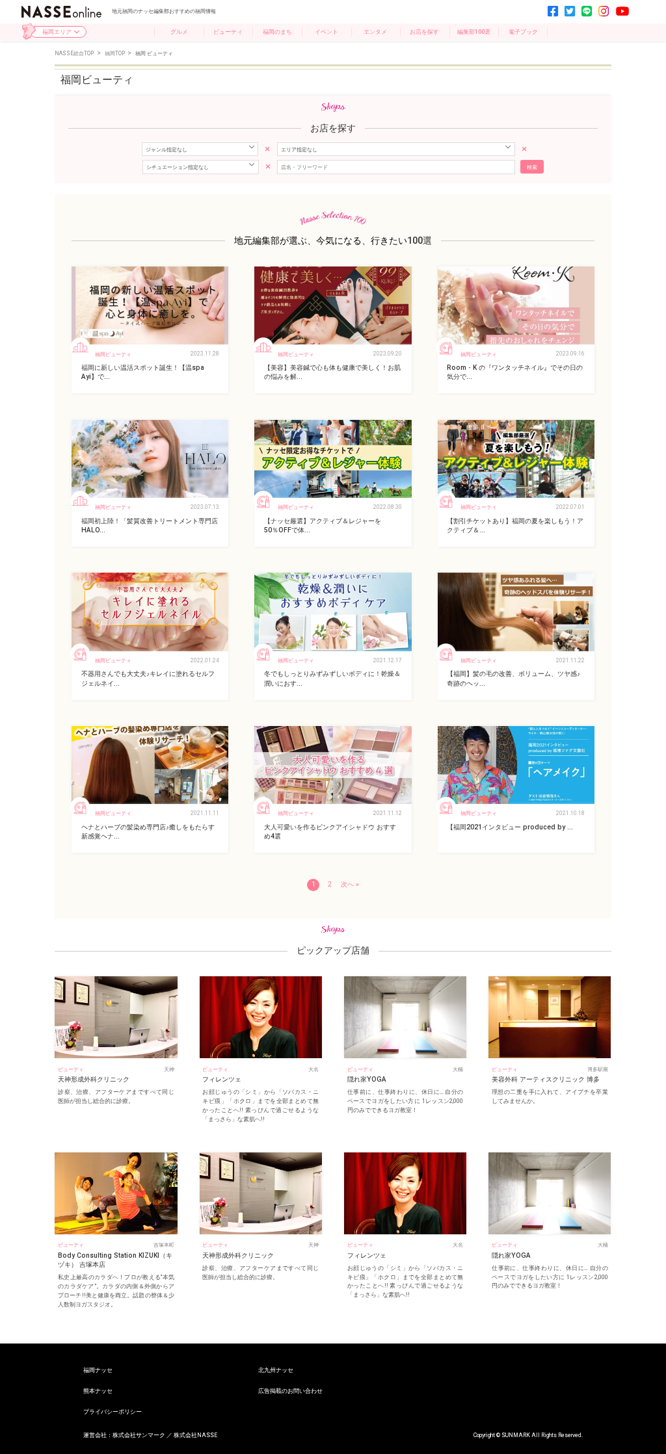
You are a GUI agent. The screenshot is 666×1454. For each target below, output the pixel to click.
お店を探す (424, 31)
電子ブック (523, 31)
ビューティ (228, 31)
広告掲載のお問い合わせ (290, 1391)
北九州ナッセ (275, 1370)
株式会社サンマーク (139, 1435)
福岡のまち (277, 31)
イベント (326, 31)
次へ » (350, 884)
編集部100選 (473, 31)
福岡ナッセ (98, 1370)
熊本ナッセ (98, 1391)
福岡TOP (115, 53)
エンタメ (375, 31)
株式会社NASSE (195, 1435)
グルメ (179, 31)
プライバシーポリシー (112, 1411)
